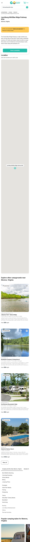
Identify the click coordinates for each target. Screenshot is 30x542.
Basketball (5, 500)
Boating (4, 505)
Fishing (4, 490)
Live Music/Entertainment (8, 508)
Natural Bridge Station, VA (7, 313)
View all (5, 462)
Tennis (4, 495)
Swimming (5, 502)
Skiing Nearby (5, 477)
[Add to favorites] (26, 286)
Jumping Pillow (6, 482)
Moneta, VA (3, 447)
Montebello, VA (4, 358)
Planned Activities (6, 512)
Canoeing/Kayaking (7, 475)
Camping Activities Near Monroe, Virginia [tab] (12, 468)
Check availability (15, 50)
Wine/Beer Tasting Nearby (8, 497)
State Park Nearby (6, 487)
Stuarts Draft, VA (5, 402)
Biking (3, 479)
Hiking (3, 510)
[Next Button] (27, 297)
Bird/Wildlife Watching (8, 473)
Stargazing (5, 492)
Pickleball (4, 485)
